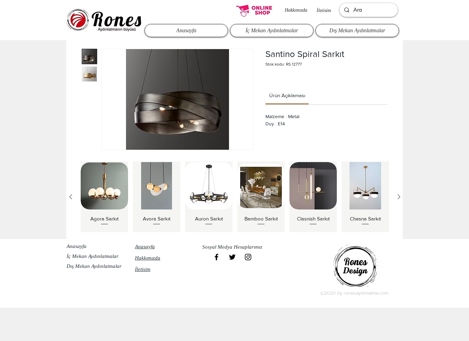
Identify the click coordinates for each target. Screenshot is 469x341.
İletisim (324, 10)
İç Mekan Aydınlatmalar (92, 256)
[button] (234, 246)
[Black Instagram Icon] (248, 257)
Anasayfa (77, 246)
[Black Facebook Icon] (216, 257)
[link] (287, 95)
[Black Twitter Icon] (232, 257)
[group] (235, 196)
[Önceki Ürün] (71, 197)
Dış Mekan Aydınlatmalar (94, 266)
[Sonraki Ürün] (399, 197)
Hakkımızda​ (296, 10)
